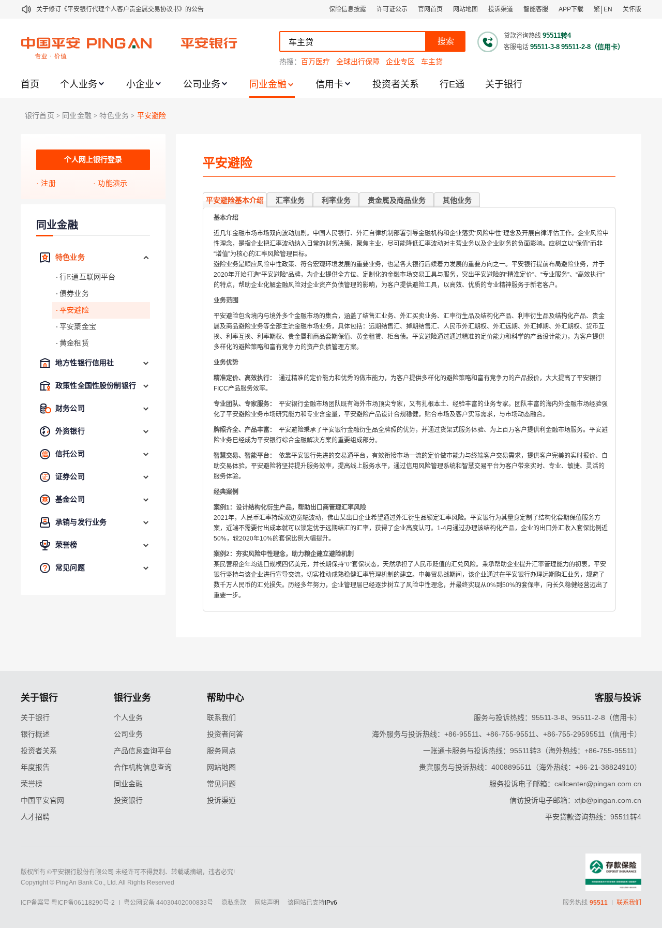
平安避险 (152, 115)
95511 (599, 902)
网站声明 (266, 902)
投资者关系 (395, 84)
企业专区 (400, 61)
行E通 (452, 84)
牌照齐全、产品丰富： (245, 429)
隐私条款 (233, 902)
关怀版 (632, 9)
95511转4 (557, 35)
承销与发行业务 (81, 522)
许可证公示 (392, 9)
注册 (48, 183)
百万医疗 (315, 61)
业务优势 (226, 362)
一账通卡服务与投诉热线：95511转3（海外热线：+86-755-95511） (532, 750)
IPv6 (331, 902)
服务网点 (221, 750)
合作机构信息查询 (143, 767)
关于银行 (503, 84)
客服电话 (516, 47)
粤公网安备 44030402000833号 (168, 902)
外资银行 (70, 431)
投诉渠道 (500, 9)
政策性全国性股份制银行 (95, 386)
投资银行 (128, 800)
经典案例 (226, 492)
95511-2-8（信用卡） (592, 47)
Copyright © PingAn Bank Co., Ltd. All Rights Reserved (97, 882)
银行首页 (39, 115)
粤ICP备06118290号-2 (83, 902)
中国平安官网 (42, 800)
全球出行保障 (358, 61)
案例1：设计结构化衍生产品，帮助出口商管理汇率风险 (290, 507)
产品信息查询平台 (143, 750)
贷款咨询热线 (522, 35)
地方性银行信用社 (84, 363)
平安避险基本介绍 (235, 200)
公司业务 (201, 84)
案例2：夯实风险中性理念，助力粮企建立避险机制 (284, 554)
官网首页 (430, 9)
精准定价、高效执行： (245, 378)
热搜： (290, 61)
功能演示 (112, 183)
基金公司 (70, 499)
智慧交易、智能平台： (245, 455)
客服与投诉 (618, 698)
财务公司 (70, 408)
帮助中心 (225, 698)
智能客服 (535, 9)
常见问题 (70, 568)
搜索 (446, 41)
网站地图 (465, 9)
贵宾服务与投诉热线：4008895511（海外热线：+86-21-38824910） (530, 767)
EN (608, 9)
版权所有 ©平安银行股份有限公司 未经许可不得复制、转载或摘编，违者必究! (128, 872)
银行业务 (132, 698)
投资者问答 (225, 734)
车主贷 (432, 61)
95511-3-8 (545, 47)
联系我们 (221, 717)
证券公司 (70, 477)
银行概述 (35, 734)
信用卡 (329, 84)
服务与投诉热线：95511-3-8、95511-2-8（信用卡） (557, 717)
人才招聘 (35, 817)
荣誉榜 (66, 545)
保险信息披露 (347, 9)
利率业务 (336, 200)
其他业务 (457, 200)
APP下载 (571, 9)
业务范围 (226, 300)
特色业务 (114, 115)
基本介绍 (226, 217)
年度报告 (35, 767)
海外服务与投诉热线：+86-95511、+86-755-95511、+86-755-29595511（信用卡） (506, 734)
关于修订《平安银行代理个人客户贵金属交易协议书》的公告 (120, 9)
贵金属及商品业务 (397, 200)
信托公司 (70, 454)
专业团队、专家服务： (245, 404)
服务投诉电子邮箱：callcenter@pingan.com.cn (565, 784)
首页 (30, 84)
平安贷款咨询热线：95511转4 (593, 817)
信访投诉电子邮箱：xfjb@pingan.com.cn (575, 800)
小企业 (140, 84)
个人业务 (78, 84)
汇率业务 (290, 200)
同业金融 (268, 84)
